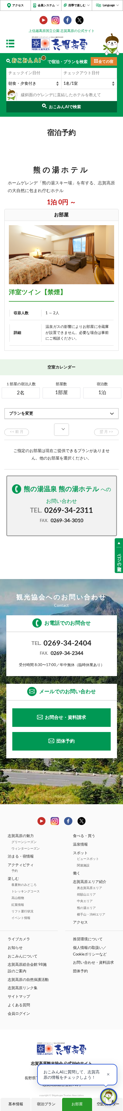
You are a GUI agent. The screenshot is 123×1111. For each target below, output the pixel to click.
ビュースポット (88, 858)
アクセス (18, 5)
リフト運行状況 (22, 911)
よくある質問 (19, 1005)
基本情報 (15, 1104)
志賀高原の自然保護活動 (28, 979)
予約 (14, 870)
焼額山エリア (86, 894)
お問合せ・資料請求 (65, 717)
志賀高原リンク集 (22, 988)
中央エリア (85, 901)
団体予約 (65, 741)
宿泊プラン (46, 1104)
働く (76, 873)
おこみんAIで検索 (65, 107)
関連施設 (83, 865)
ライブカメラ (19, 939)
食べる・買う (84, 836)
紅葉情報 (17, 904)
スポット (80, 853)
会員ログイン (19, 1013)
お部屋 (77, 1104)
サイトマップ (19, 996)
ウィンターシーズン (25, 848)
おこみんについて (22, 956)
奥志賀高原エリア (89, 888)
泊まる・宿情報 (21, 856)
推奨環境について (88, 939)
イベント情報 (20, 918)
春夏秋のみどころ (24, 884)
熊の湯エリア (86, 908)
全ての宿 (105, 61)
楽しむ (13, 878)
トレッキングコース (25, 891)
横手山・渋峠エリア (91, 914)
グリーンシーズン (24, 842)
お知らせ (15, 947)
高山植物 (17, 898)
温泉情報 (80, 844)
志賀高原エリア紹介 (89, 882)
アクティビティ (21, 865)
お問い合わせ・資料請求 (93, 962)
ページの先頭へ (119, 560)
